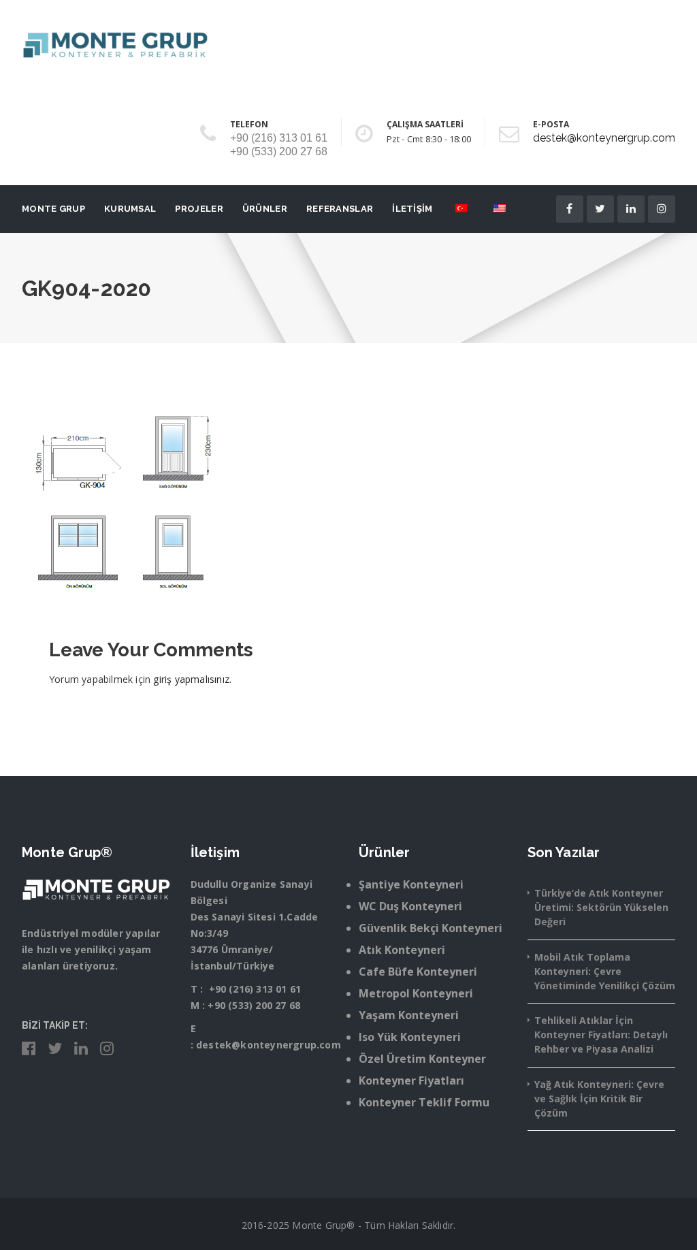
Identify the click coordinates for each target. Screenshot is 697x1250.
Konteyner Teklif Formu (424, 1102)
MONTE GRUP (53, 209)
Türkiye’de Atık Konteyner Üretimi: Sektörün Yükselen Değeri (601, 907)
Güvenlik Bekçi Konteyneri (430, 927)
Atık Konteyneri (402, 949)
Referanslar (339, 209)
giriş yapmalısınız (191, 679)
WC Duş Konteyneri (410, 906)
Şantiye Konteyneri (411, 884)
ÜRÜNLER (264, 209)
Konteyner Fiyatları (411, 1080)
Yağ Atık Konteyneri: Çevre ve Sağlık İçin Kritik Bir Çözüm (599, 1098)
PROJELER (199, 209)
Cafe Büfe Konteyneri (418, 971)
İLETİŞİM (412, 209)
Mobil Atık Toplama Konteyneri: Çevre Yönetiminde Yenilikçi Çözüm (604, 971)
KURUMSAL (130, 209)
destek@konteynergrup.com (604, 137)
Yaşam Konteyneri (409, 1015)
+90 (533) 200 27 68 (254, 1005)
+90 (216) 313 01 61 (255, 988)
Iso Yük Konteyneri (410, 1036)
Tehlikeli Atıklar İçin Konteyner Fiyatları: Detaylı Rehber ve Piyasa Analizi (601, 1034)
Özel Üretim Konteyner (422, 1058)
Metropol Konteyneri (416, 993)
